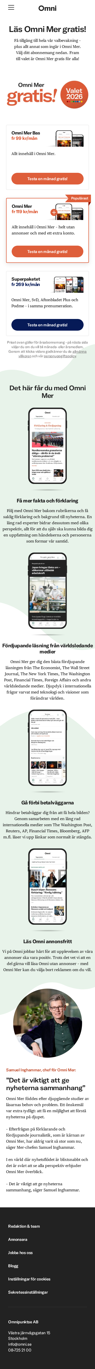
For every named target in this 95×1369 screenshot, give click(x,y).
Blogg (13, 1265)
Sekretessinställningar (28, 1292)
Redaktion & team (24, 1226)
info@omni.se (19, 1344)
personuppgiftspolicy (60, 356)
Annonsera (17, 1239)
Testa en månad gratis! (47, 178)
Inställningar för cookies (29, 1278)
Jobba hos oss (20, 1252)
